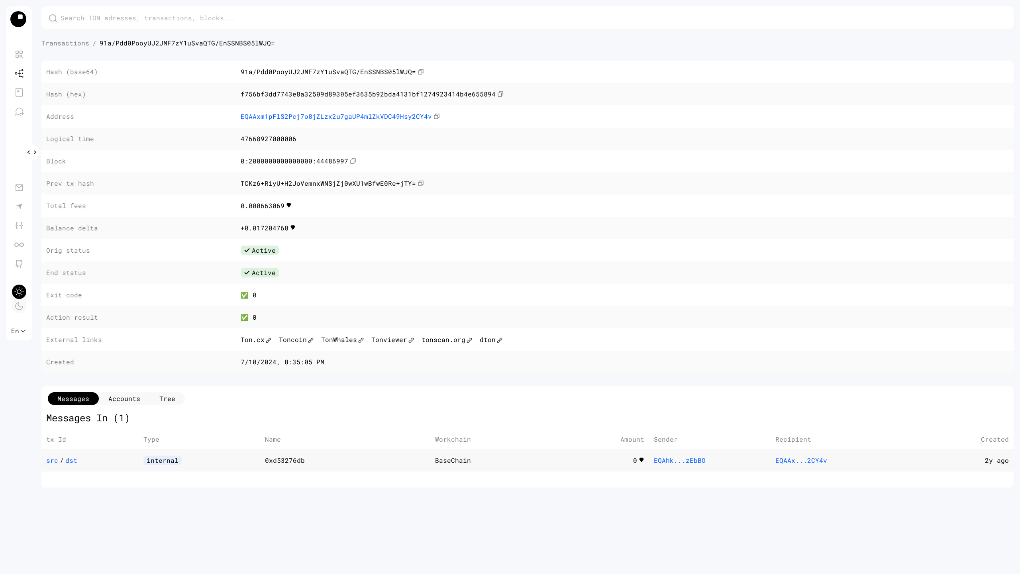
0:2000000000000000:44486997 (294, 161)
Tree (167, 398)
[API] (19, 226)
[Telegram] (19, 206)
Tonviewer (389, 339)
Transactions (65, 43)
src (52, 460)
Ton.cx (253, 339)
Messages (73, 398)
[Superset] (19, 245)
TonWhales (339, 339)
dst (71, 460)
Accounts (124, 398)
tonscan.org (443, 339)
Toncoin (293, 339)
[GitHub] (19, 264)
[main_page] (19, 19)
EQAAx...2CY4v (801, 460)
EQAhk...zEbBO (680, 460)
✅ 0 (249, 295)
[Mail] (19, 187)
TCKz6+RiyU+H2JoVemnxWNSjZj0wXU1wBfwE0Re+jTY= (328, 183)
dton (488, 339)
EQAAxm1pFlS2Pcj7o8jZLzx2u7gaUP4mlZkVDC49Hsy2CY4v (336, 116)
